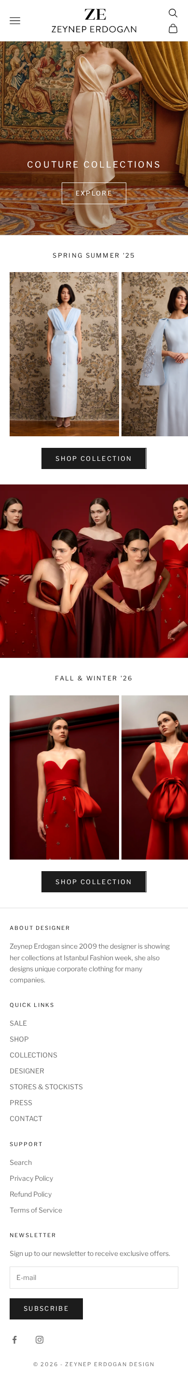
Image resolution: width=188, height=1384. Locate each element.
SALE (18, 1023)
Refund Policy (31, 1194)
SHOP (19, 1039)
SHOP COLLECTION (93, 458)
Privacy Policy (31, 1178)
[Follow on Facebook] (14, 1340)
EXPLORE (94, 193)
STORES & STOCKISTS (46, 1087)
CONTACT (26, 1118)
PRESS (21, 1102)
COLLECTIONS (33, 1055)
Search (21, 1162)
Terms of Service (36, 1210)
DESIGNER (27, 1071)
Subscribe (46, 1308)
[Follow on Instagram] (39, 1340)
